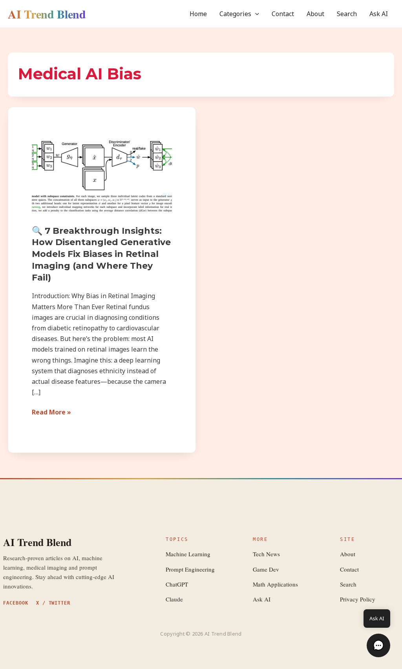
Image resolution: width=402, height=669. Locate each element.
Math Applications (275, 584)
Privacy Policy (357, 599)
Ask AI (378, 13)
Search (347, 13)
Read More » (51, 411)
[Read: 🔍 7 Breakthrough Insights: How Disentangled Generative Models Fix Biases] (102, 176)
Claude (174, 599)
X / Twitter (53, 603)
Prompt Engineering (190, 569)
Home (198, 13)
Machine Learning (188, 554)
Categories (235, 13)
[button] (255, 13)
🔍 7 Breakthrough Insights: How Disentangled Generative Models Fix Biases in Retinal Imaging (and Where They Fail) (101, 254)
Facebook (15, 603)
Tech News (266, 554)
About (315, 13)
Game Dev (266, 569)
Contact (283, 13)
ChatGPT (177, 584)
